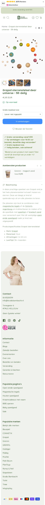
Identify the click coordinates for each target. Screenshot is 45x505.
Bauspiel (6, 429)
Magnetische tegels (11, 392)
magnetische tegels (11, 206)
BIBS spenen (8, 403)
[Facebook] (4, 320)
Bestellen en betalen (12, 362)
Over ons (6, 358)
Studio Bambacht (10, 476)
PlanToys (6, 464)
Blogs (5, 346)
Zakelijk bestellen (10, 350)
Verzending (7, 366)
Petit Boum (7, 461)
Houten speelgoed (11, 396)
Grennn (6, 441)
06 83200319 (8, 297)
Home (5, 26)
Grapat (15, 231)
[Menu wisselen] (4, 17)
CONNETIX (7, 433)
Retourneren (8, 374)
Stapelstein (7, 472)
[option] (22, 56)
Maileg (5, 453)
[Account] (32, 17)
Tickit (5, 480)
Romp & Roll (8, 468)
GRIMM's (6, 445)
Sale (4, 411)
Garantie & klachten (11, 370)
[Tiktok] (19, 320)
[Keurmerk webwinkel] (22, 328)
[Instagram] (9, 320)
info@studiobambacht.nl (13, 300)
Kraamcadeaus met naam (14, 399)
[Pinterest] (14, 320)
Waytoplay (7, 488)
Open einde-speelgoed (12, 388)
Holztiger (6, 449)
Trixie (5, 484)
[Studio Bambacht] (22, 17)
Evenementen (9, 354)
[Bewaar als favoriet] (6, 172)
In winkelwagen (22, 121)
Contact (6, 342)
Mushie (6, 457)
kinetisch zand (35, 212)
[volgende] (41, 10)
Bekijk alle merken (11, 425)
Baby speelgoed (10, 407)
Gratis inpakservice (11, 110)
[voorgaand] (4, 10)
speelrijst (22, 212)
